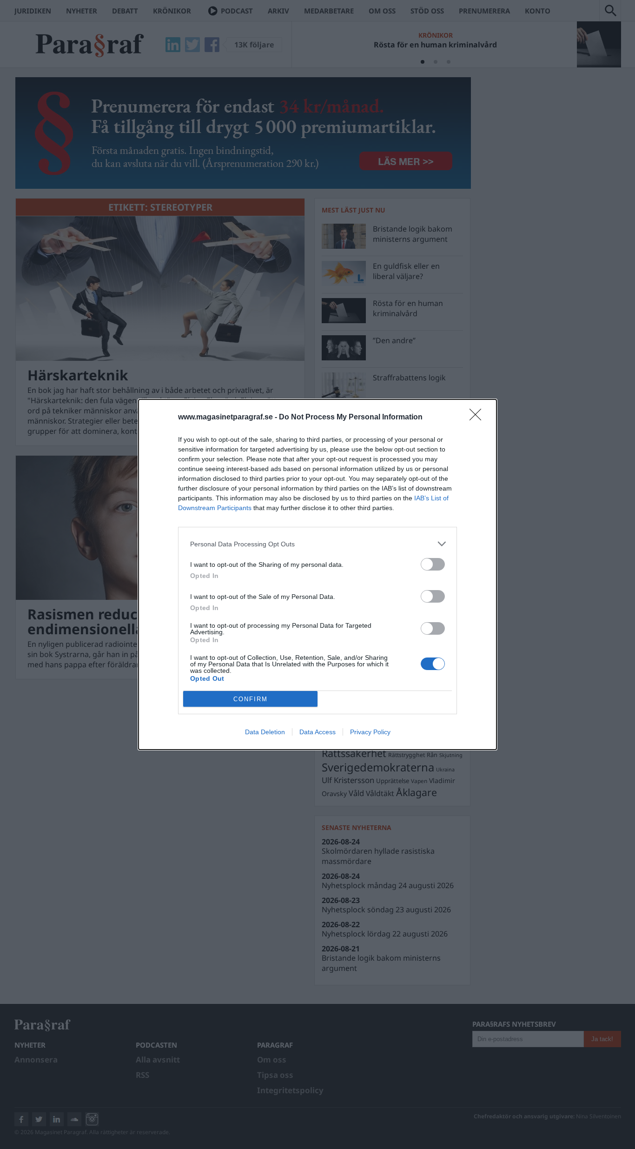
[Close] (478, 417)
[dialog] (317, 574)
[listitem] (317, 544)
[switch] (433, 564)
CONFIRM (250, 699)
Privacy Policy (370, 732)
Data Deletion (265, 732)
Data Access (317, 732)
